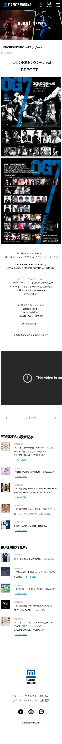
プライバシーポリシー (25, 700)
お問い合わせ (44, 696)
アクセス (30, 696)
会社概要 (44, 700)
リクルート (16, 696)
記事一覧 (31, 418)
